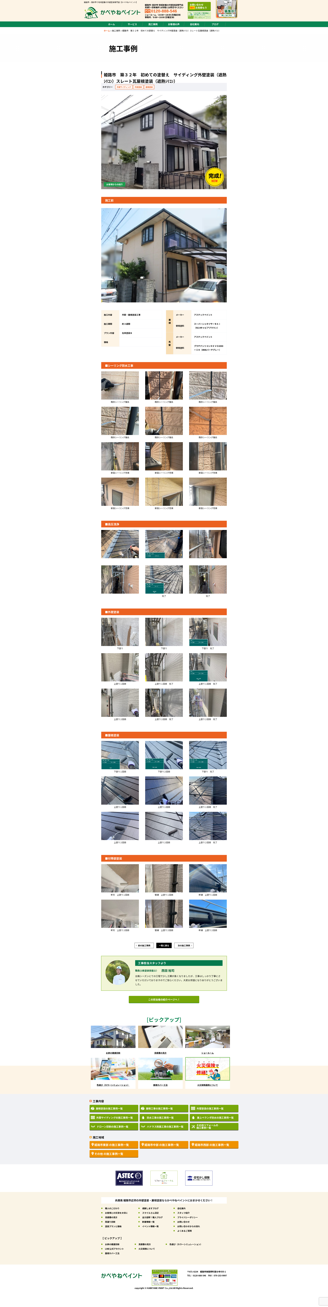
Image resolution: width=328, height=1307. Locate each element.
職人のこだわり (112, 1208)
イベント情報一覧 (150, 1226)
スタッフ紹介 (183, 1212)
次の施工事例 (184, 945)
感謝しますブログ (150, 1208)
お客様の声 (174, 24)
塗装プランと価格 (113, 1226)
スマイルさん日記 (150, 1212)
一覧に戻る (164, 945)
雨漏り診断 (110, 1221)
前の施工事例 (144, 945)
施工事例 (153, 24)
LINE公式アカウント (114, 1248)
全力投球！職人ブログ (152, 1217)
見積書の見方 (111, 1217)
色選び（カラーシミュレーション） (186, 1244)
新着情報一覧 (148, 1221)
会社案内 (194, 24)
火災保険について (147, 1248)
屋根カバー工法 (112, 1253)
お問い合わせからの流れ (188, 1226)
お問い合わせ (183, 1221)
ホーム (111, 24)
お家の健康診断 (112, 1244)
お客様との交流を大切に (116, 1212)
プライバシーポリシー (187, 1217)
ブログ (215, 24)
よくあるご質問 (184, 1230)
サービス (132, 24)
